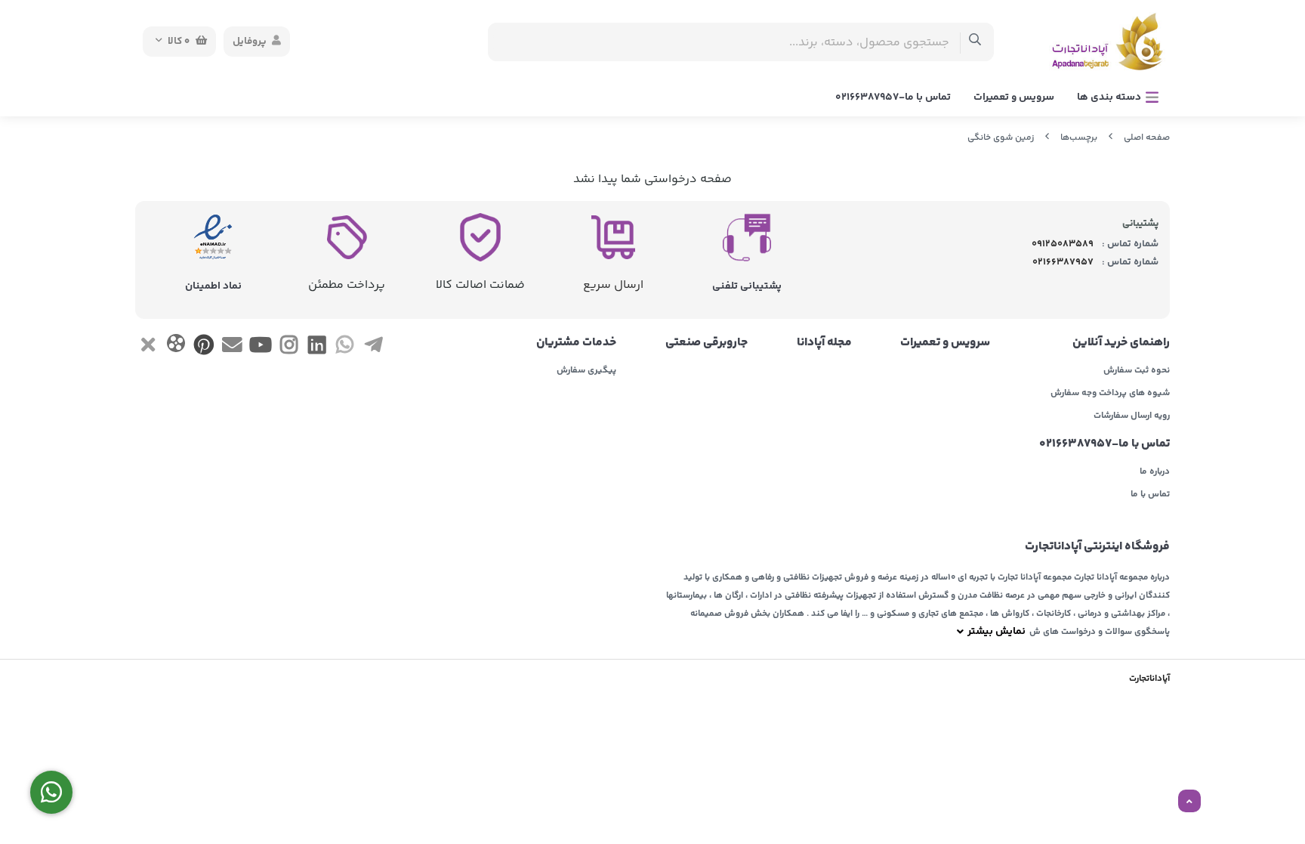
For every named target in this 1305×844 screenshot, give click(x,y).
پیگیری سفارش (586, 371)
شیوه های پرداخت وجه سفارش (1110, 393)
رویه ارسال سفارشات (1132, 416)
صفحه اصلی (1147, 138)
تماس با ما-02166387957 (893, 97)
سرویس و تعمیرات (1013, 97)
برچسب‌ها (1078, 138)
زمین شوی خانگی (1000, 138)
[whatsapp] (344, 348)
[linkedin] (316, 348)
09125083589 (1063, 244)
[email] (232, 348)
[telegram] (373, 348)
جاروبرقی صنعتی (706, 343)
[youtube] (260, 348)
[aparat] (175, 346)
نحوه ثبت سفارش (1136, 371)
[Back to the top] (1189, 801)
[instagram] (288, 348)
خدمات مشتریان (576, 343)
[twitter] (147, 348)
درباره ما (1155, 472)
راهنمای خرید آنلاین (1121, 343)
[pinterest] (204, 348)
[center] (975, 41)
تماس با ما (1150, 495)
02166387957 (1063, 262)
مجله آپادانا (824, 343)
